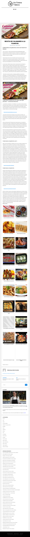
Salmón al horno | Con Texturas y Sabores (8, 486)
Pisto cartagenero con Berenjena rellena (8, 474)
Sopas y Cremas (5, 443)
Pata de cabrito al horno (6, 469)
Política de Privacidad (10, 533)
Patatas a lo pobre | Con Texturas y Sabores (8, 471)
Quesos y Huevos (5, 440)
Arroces (4, 418)
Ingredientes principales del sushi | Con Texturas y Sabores (10, 522)
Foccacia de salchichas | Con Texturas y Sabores (9, 511)
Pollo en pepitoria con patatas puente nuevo (8, 477)
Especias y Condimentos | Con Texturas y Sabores (9, 502)
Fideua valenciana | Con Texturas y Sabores (8, 508)
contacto (24, 412)
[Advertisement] (15, 15)
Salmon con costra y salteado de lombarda (8, 485)
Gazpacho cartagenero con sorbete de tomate (9, 514)
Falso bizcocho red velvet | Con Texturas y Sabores (9, 505)
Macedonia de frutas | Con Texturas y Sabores (8, 528)
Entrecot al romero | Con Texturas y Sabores (8, 499)
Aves (3, 420)
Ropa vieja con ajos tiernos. (6, 483)
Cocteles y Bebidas (5, 423)
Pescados (4, 437)
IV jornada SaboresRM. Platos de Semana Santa (9, 525)
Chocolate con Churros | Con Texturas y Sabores (9, 491)
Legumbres (4, 429)
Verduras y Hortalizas (5, 446)
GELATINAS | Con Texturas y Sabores (7, 517)
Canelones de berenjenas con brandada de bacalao (9, 488)
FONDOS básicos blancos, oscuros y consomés (8, 513)
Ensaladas (4, 426)
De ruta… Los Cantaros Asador (6, 494)
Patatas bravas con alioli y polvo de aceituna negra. (9, 472)
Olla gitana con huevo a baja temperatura (8, 463)
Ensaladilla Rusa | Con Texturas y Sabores (8, 497)
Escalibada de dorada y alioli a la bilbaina (8, 500)
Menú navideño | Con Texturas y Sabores (8, 454)
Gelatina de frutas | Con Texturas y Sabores (8, 516)
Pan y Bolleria (4, 434)
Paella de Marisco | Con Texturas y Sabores (8, 466)
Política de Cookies (16, 533)
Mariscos (7, 364)
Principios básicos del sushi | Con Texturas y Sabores (9, 480)
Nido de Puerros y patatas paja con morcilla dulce (9, 460)
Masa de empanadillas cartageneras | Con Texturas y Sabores (10, 452)
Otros (3, 432)
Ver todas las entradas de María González (9, 373)
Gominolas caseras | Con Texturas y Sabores (8, 519)
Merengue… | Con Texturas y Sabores (7, 455)
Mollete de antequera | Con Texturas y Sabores (8, 457)
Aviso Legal (21, 533)
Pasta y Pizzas (4, 435)
